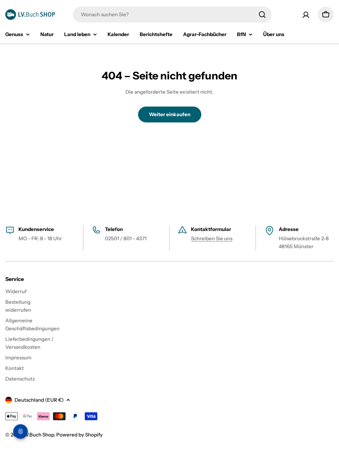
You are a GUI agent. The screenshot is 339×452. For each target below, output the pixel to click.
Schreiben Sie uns (211, 238)
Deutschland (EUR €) (39, 400)
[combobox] (172, 15)
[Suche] (262, 15)
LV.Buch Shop (38, 434)
